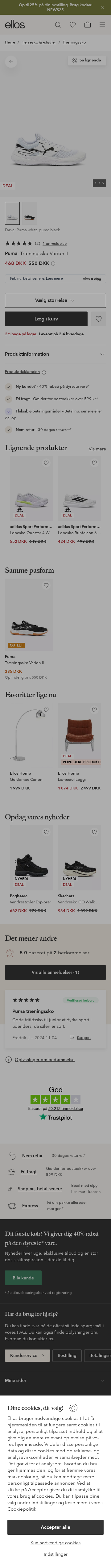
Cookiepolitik (21, 1509)
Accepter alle (55, 1527)
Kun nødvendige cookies (55, 1543)
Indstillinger (56, 1554)
